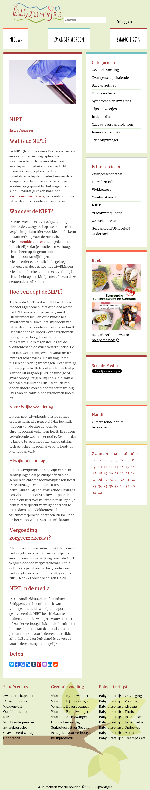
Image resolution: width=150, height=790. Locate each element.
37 (116, 486)
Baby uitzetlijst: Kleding (118, 706)
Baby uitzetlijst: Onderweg (119, 727)
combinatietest (32, 241)
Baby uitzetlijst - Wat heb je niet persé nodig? (113, 337)
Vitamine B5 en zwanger (69, 696)
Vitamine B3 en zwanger (70, 701)
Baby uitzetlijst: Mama (116, 733)
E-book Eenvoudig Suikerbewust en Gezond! (71, 725)
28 (111, 480)
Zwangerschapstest (107, 174)
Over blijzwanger (105, 140)
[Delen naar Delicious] (28, 664)
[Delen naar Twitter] (11, 664)
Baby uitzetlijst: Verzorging (120, 696)
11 (105, 467)
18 (100, 473)
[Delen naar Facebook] (17, 664)
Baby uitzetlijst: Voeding (118, 701)
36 (111, 486)
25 (94, 480)
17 (94, 473)
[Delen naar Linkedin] (50, 664)
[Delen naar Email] (44, 664)
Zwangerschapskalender (111, 78)
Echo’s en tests (103, 93)
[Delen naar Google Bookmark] (22, 664)
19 (105, 473)
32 (133, 480)
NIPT (7, 717)
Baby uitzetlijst (104, 85)
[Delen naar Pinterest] (39, 664)
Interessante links (106, 132)
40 (133, 486)
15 (127, 467)
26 (100, 480)
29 (116, 480)
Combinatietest (104, 197)
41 (94, 492)
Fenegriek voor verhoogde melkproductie (71, 735)
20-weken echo (104, 221)
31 (127, 480)
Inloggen (124, 22)
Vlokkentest (101, 189)
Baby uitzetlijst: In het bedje (121, 717)
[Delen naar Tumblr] (33, 664)
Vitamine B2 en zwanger (70, 706)
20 (111, 473)
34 (100, 486)
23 (127, 473)
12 (111, 467)
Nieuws (15, 39)
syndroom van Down (26, 196)
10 (100, 467)
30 (122, 480)
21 (116, 473)
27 (105, 480)
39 (127, 486)
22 (122, 473)
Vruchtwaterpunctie (107, 213)
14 (122, 467)
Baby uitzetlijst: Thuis (116, 712)
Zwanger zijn (129, 39)
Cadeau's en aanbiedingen (112, 124)
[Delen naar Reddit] (55, 664)
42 (100, 492)
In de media (101, 117)
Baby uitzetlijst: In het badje (121, 722)
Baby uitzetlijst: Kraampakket (122, 738)
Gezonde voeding (105, 70)
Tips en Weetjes (104, 109)
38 (122, 486)
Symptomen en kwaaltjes (111, 101)
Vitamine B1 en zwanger (69, 712)
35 (105, 486)
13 (116, 467)
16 (133, 467)
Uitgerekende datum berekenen (108, 425)
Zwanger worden (69, 39)
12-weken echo (103, 182)
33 (94, 486)
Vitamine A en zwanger (69, 717)
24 (133, 473)
